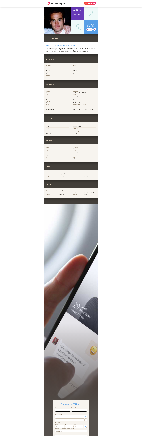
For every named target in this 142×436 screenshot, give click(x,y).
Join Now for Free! (90, 3)
